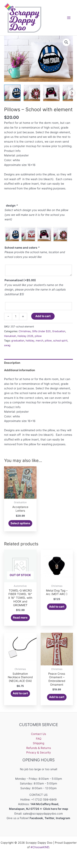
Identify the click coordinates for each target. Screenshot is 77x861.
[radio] (12, 234)
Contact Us (38, 734)
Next (72, 93)
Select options (20, 523)
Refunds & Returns (38, 748)
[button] (66, 42)
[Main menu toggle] (69, 18)
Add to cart (43, 316)
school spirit (60, 340)
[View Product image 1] (12, 93)
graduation (17, 340)
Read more (20, 617)
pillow (38, 336)
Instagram (63, 818)
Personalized (20, 280)
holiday (30, 340)
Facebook (36, 818)
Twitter (49, 818)
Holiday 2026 (25, 336)
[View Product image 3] (51, 93)
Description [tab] (12, 362)
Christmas (25, 331)
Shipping (38, 743)
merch (39, 340)
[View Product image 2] (32, 93)
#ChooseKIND (40, 847)
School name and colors (22, 247)
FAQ (38, 738)
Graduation (58, 331)
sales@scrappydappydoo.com (43, 813)
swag (7, 345)
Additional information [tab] (19, 370)
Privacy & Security (38, 752)
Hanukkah (10, 336)
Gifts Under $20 (41, 331)
